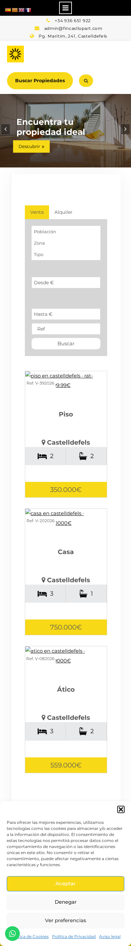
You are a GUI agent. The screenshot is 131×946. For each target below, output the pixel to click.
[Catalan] (15, 9)
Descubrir (29, 146)
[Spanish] (8, 9)
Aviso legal (110, 936)
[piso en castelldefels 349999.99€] (66, 380)
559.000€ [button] (66, 765)
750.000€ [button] (66, 627)
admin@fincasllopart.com (73, 28)
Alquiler (63, 212)
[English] (21, 9)
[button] (121, 809)
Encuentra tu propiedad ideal (50, 127)
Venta (37, 212)
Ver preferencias (65, 920)
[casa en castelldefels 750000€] (66, 518)
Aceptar (65, 883)
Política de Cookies (29, 936)
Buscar (66, 343)
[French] (28, 9)
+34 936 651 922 (73, 20)
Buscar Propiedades (40, 81)
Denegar (66, 902)
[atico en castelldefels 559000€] (66, 655)
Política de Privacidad (74, 936)
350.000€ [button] (66, 490)
